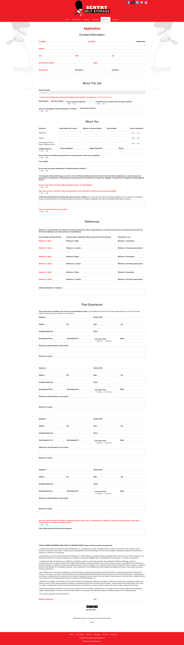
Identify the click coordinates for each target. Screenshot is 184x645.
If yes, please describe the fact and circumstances (55, 528)
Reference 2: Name (45, 256)
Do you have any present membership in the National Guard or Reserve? (62, 168)
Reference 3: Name (45, 272)
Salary (122, 338)
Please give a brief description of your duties (53, 345)
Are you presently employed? (76, 102)
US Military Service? (45, 149)
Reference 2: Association (126, 256)
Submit (92, 622)
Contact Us (115, 19)
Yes (69, 104)
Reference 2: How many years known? (130, 264)
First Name (42, 41)
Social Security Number (46, 63)
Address (41, 49)
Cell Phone (115, 70)
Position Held (97, 317)
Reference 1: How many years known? (130, 248)
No (74, 104)
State (77, 56)
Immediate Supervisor (46, 331)
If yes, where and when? (88, 108)
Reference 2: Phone (45, 264)
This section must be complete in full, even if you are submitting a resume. (89, 312)
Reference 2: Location (73, 264)
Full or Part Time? (100, 339)
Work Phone (79, 70)
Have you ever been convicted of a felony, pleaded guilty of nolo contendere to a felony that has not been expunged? (78, 191)
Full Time (99, 341)
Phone (95, 331)
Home (67, 19)
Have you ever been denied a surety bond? (53, 209)
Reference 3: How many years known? (130, 279)
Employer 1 (42, 317)
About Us (105, 19)
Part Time (108, 341)
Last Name (91, 41)
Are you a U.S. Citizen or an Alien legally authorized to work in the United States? (65, 185)
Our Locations (76, 19)
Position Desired (44, 90)
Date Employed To (73, 338)
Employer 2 (42, 368)
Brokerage (96, 19)
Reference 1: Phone (45, 248)
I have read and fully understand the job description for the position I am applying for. (69, 97)
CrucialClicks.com (95, 641)
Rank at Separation (66, 148)
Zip (113, 56)
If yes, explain (43, 161)
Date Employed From (46, 338)
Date (94, 599)
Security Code (90, 610)
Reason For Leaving (45, 356)
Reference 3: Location (73, 279)
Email (95, 63)
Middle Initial (141, 41)
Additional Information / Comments (50, 288)
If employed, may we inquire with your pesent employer (114, 102)
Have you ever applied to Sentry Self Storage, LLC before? (58, 109)
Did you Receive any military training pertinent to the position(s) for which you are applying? (69, 155)
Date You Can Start (57, 101)
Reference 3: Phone (45, 279)
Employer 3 (42, 419)
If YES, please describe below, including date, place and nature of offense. (91, 198)
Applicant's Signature (46, 599)
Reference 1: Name (45, 241)
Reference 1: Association (126, 241)
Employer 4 (42, 470)
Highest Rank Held (96, 148)
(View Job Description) (105, 97)
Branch (121, 148)
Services (86, 19)
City (40, 56)
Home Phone (43, 70)
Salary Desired (43, 101)
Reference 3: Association (126, 272)
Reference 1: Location (73, 248)
